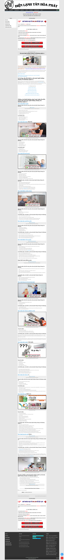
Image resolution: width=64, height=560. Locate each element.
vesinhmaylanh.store (29, 54)
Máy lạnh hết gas (22, 393)
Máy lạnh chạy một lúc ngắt (24, 221)
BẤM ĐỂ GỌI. (25, 76)
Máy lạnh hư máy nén (23, 434)
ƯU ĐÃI (20, 538)
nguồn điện (28, 250)
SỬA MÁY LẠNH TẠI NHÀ (32, 87)
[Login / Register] (58, 10)
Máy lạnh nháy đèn (22, 121)
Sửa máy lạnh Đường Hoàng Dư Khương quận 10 (32, 53)
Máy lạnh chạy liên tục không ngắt (26, 310)
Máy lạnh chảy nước (23, 342)
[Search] (57, 10)
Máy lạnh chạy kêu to (23, 374)
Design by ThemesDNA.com (32, 558)
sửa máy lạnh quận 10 (24, 490)
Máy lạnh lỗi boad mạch (24, 153)
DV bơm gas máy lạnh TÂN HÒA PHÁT (24, 543)
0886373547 (36, 12)
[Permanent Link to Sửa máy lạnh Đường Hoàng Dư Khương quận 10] (32, 60)
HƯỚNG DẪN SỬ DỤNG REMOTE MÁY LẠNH (32, 93)
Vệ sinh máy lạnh (21, 449)
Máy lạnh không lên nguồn (24, 239)
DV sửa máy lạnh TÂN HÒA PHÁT (23, 545)
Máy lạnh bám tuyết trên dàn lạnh (26, 282)
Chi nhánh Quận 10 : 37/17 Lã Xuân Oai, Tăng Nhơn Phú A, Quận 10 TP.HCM (28, 75)
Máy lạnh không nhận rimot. (25, 190)
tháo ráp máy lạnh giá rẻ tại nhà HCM (24, 546)
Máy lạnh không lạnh (23, 103)
